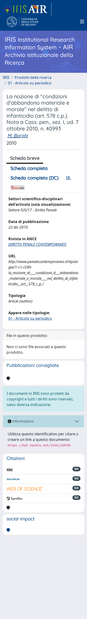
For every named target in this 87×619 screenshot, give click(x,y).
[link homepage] (27, 9)
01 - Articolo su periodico (30, 83)
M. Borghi (17, 135)
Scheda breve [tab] (24, 158)
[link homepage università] (22, 21)
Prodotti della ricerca (33, 77)
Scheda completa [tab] (29, 168)
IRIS (6, 77)
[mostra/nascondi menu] (82, 21)
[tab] (68, 178)
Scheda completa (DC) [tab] (34, 178)
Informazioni (22, 421)
